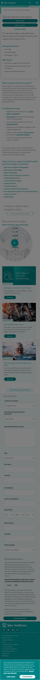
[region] (20, 670)
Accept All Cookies (27, 676)
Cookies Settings (10, 676)
